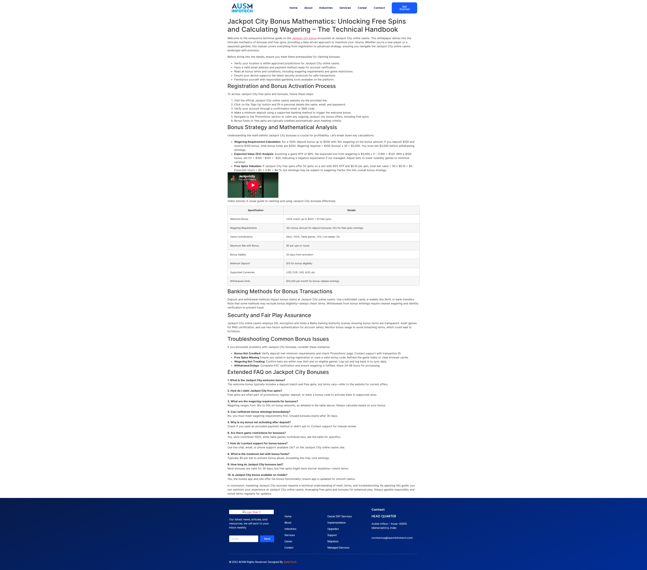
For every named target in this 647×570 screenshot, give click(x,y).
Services (345, 8)
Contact (379, 8)
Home (294, 8)
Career (362, 8)
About (308, 8)
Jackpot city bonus (304, 38)
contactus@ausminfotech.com (392, 538)
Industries (326, 8)
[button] (404, 7)
